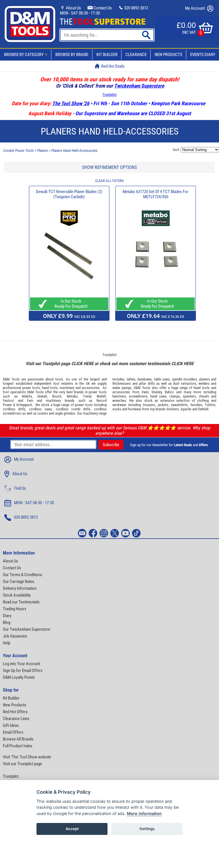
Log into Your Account (21, 663)
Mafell (101, 396)
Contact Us (102, 8)
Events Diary (202, 54)
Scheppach (24, 405)
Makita (27, 396)
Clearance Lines (16, 718)
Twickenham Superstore (139, 86)
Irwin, (145, 392)
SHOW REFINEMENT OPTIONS (109, 167)
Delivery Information (19, 588)
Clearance (136, 54)
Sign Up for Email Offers (22, 670)
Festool (8, 400)
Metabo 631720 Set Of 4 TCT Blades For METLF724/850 (155, 194)
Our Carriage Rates (18, 581)
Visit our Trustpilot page (22, 763)
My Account (195, 8)
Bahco (169, 392)
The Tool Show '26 (70, 103)
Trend (87, 396)
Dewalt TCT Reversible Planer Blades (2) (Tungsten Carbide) (69, 194)
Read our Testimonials (21, 602)
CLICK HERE (82, 363)
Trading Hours (14, 608)
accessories (91, 388)
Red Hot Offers (15, 711)
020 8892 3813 (135, 8)
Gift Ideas (11, 725)
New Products (168, 54)
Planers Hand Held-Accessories (74, 150)
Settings (147, 828)
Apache (186, 409)
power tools (31, 388)
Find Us (20, 488)
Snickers (172, 409)
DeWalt (203, 409)
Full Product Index (18, 745)
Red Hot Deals (113, 66)
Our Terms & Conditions (22, 574)
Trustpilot (109, 94)
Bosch (56, 396)
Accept (72, 828)
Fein (30, 400)
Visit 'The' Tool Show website (27, 757)
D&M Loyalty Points (19, 677)
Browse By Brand (71, 54)
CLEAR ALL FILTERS (109, 181)
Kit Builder (106, 54)
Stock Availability (17, 595)
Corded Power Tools (18, 150)
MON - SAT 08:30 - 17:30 (80, 13)
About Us (73, 8)
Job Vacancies (15, 636)
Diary (7, 615)
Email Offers (13, 732)
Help (6, 643)
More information (144, 813)
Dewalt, (42, 396)
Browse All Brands (18, 739)
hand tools (50, 388)
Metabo (72, 396)
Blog (6, 622)
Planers (42, 150)
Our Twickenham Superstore (26, 629)
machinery (67, 388)
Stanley (156, 392)
